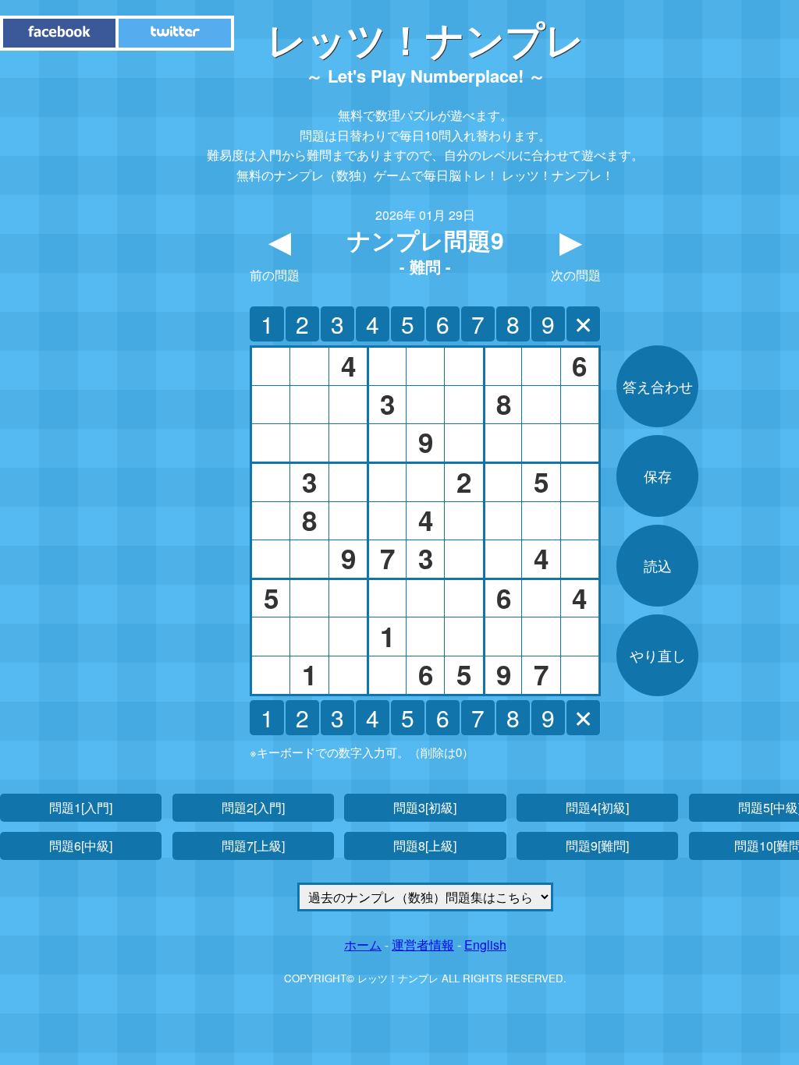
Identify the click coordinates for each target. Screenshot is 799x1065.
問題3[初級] (424, 807)
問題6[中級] (80, 845)
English (485, 945)
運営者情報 (423, 945)
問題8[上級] (424, 845)
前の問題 (275, 254)
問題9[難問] (597, 845)
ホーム (363, 945)
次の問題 (576, 254)
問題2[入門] (253, 807)
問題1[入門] (80, 807)
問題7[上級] (253, 845)
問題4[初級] (597, 807)
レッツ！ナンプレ (425, 38)
